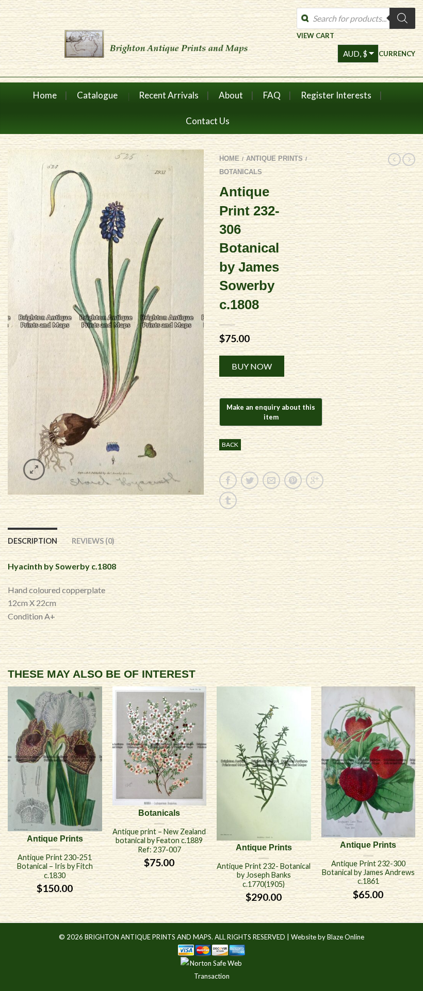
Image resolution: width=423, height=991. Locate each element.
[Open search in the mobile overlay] (356, 18)
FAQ (272, 95)
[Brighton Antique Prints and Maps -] (156, 41)
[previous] (8, 804)
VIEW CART (315, 35)
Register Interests (336, 95)
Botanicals (240, 172)
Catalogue (97, 95)
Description (32, 540)
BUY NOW (252, 366)
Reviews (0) (93, 540)
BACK (230, 444)
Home (45, 95)
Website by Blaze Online (327, 937)
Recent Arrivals (169, 95)
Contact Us (208, 120)
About (231, 95)
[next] (415, 804)
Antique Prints (274, 158)
